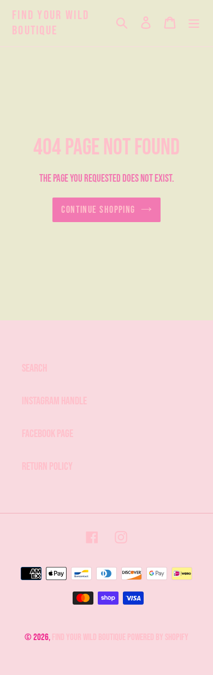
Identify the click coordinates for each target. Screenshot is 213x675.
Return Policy (47, 466)
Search (34, 368)
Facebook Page (47, 433)
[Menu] (194, 23)
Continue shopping (98, 210)
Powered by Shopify (157, 637)
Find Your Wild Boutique (50, 23)
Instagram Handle (54, 401)
